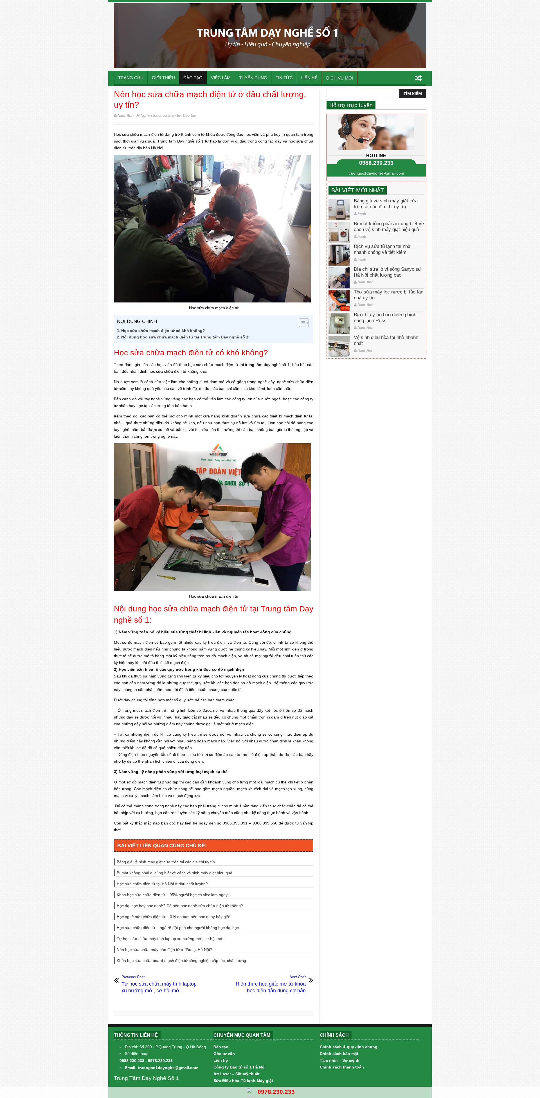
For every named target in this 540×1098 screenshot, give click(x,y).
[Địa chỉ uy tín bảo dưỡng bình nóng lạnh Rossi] (339, 323)
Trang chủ (130, 77)
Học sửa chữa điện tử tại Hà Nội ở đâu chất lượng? (162, 884)
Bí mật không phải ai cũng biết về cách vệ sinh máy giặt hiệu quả (174, 873)
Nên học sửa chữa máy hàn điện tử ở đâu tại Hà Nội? (164, 949)
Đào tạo (192, 77)
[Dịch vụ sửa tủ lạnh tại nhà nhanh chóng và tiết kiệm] (339, 255)
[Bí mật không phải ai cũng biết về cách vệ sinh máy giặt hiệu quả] (339, 232)
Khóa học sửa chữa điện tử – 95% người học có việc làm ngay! (173, 895)
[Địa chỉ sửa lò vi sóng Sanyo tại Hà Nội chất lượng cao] (339, 277)
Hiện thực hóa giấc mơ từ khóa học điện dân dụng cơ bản (271, 984)
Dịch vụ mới (339, 78)
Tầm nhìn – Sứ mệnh (339, 1060)
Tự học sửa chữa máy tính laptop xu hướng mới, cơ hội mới (170, 938)
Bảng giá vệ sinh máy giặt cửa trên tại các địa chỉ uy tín (166, 862)
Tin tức (284, 77)
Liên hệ (309, 77)
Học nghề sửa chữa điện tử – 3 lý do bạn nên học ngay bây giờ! (173, 916)
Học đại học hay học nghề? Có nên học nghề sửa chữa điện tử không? (180, 905)
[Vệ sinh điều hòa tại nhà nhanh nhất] (339, 346)
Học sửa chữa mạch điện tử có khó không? (163, 330)
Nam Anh (126, 115)
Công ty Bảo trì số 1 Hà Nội (239, 1067)
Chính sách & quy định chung (348, 1047)
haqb (361, 214)
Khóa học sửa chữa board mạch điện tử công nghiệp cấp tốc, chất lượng (181, 960)
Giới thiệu (163, 77)
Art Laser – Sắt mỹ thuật (236, 1074)
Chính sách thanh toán (342, 1067)
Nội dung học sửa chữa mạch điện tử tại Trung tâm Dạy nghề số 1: (185, 337)
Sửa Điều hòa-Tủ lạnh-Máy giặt (243, 1080)
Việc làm (221, 77)
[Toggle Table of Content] (301, 322)
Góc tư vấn (224, 1053)
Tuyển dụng (253, 77)
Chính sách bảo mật (339, 1053)
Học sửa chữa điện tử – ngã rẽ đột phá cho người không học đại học (178, 927)
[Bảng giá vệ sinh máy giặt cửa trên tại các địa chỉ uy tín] (339, 209)
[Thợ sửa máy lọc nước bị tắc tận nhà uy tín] (339, 300)
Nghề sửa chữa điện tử (161, 115)
